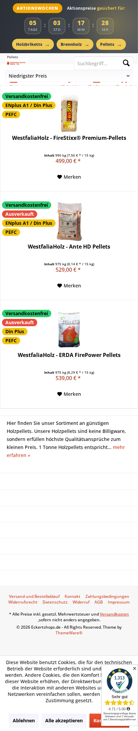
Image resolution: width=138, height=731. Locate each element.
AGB (98, 602)
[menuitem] (34, 596)
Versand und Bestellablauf (34, 596)
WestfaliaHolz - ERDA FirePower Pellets (69, 355)
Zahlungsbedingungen (107, 596)
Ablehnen (24, 720)
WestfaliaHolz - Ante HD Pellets (69, 246)
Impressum (119, 602)
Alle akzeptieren (64, 720)
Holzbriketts (33, 44)
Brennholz (75, 44)
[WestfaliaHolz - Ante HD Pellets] (69, 221)
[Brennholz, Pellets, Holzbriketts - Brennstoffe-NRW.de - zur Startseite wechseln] (34, 63)
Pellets (111, 44)
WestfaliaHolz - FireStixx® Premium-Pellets (69, 138)
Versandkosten (114, 614)
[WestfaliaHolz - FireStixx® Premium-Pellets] (69, 113)
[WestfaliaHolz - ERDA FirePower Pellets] (69, 330)
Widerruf (81, 602)
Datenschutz (55, 602)
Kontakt (72, 596)
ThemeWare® (69, 633)
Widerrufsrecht (23, 602)
